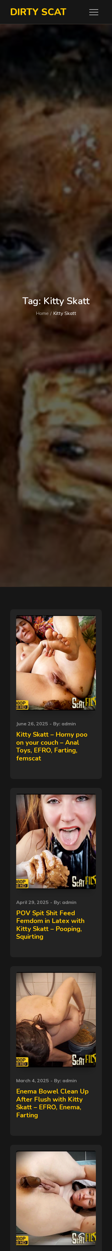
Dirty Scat (38, 12)
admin (69, 724)
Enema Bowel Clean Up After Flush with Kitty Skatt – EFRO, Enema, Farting (52, 1103)
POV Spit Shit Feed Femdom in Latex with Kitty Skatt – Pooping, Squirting (50, 925)
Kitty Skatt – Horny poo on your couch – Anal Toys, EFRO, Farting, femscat (52, 746)
